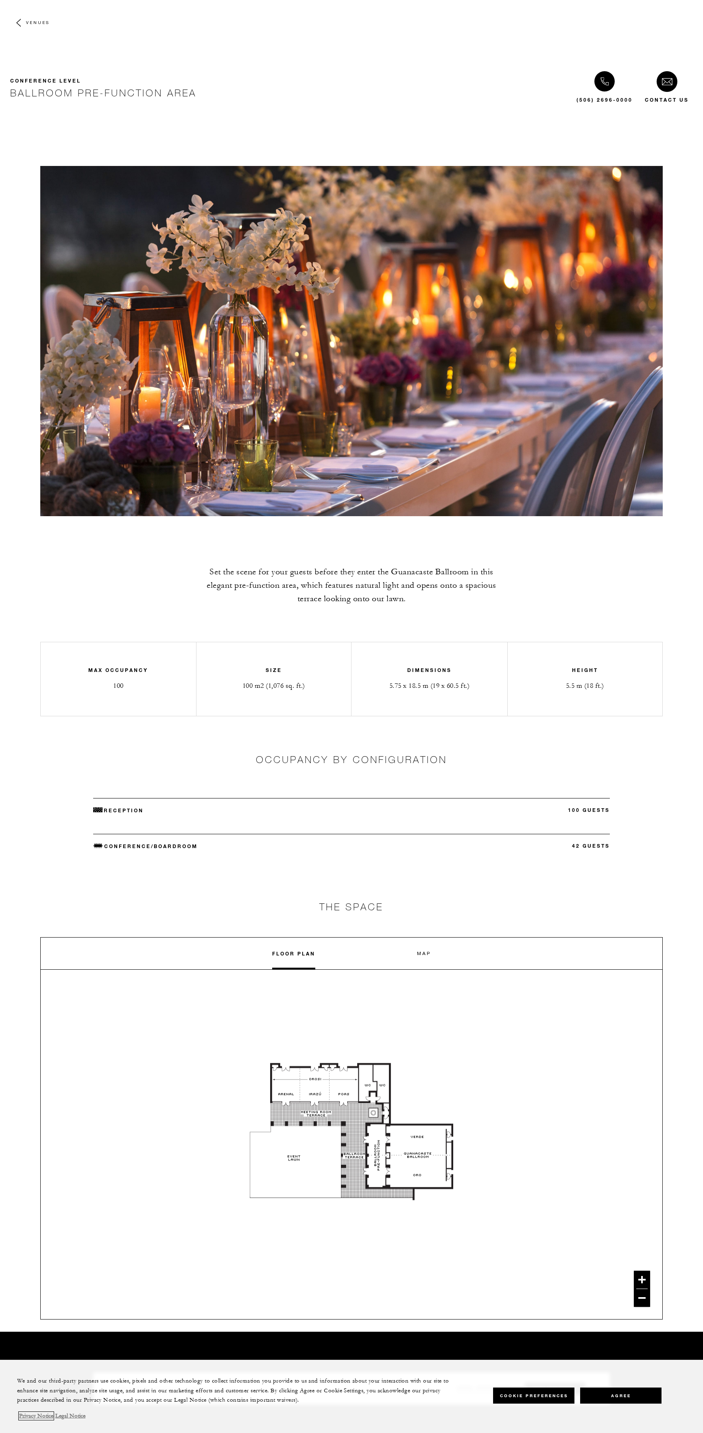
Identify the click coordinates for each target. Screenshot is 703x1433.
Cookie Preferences (534, 1395)
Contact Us (667, 99)
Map (424, 953)
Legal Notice (70, 1416)
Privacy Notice (36, 1416)
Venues (38, 22)
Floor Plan (293, 953)
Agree (621, 1395)
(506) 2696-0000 (604, 99)
